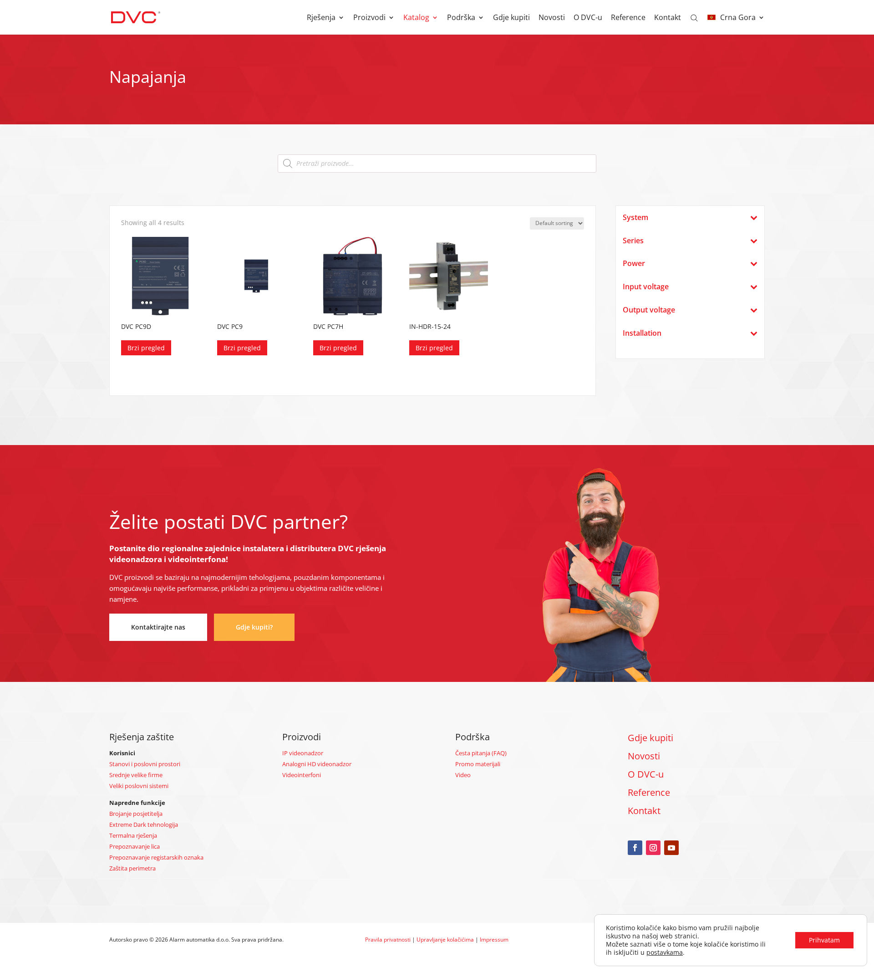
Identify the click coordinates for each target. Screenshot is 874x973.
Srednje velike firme (136, 775)
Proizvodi (369, 18)
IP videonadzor (302, 753)
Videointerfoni (301, 775)
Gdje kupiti (511, 18)
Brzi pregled (146, 347)
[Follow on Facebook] (635, 847)
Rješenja (321, 18)
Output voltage (649, 310)
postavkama (664, 952)
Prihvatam (824, 940)
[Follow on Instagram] (653, 847)
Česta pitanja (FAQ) (481, 753)
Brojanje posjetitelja (136, 813)
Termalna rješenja (133, 835)
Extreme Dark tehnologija (143, 824)
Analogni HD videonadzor (316, 764)
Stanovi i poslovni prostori (144, 764)
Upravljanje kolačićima (445, 939)
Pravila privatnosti (388, 939)
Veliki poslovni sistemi (138, 786)
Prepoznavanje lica (134, 846)
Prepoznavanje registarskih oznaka (156, 857)
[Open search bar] (694, 17)
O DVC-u (588, 18)
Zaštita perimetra (132, 868)
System (635, 217)
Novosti (552, 18)
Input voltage (646, 287)
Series (633, 241)
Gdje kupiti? (254, 627)
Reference (628, 18)
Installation (642, 333)
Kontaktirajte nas (158, 627)
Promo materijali (477, 764)
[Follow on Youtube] (671, 847)
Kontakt (667, 18)
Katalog (416, 18)
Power (634, 263)
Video (463, 775)
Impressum (494, 939)
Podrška (461, 18)
